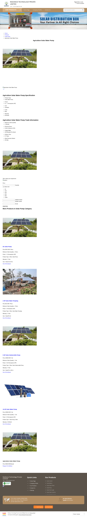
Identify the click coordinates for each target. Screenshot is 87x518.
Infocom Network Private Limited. (25, 514)
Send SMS (49, 507)
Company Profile (37, 10)
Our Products (10, 10)
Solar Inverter (49, 481)
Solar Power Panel (50, 485)
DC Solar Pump (7, 246)
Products (7, 34)
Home (6, 33)
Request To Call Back (7, 466)
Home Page (27, 10)
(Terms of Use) (32, 512)
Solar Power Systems (51, 492)
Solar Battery (49, 483)
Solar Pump (7, 36)
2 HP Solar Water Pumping (10, 301)
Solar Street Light (50, 490)
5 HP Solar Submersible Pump (11, 355)
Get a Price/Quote (7, 263)
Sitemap (32, 490)
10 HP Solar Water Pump (10, 409)
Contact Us (48, 10)
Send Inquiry (39, 507)
